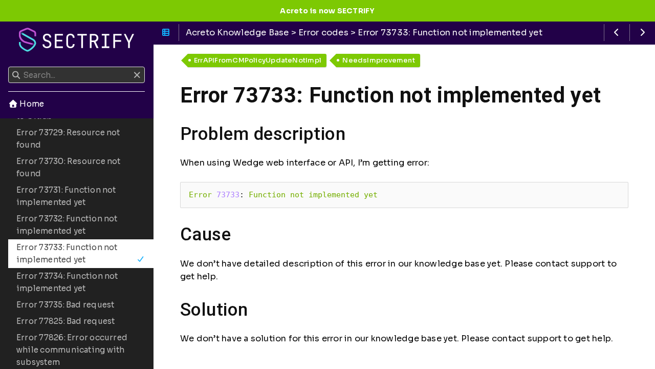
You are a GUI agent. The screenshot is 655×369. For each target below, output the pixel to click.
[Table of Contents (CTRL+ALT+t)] (166, 32)
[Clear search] (137, 75)
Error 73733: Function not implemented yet (67, 253)
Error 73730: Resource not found (68, 167)
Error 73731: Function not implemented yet (66, 196)
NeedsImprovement (378, 60)
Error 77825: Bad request (65, 321)
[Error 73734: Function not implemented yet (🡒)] (642, 32)
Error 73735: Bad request (65, 305)
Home (31, 104)
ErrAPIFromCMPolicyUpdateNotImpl (257, 60)
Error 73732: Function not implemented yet (67, 225)
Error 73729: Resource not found (68, 139)
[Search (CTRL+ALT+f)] (16, 75)
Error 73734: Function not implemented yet (67, 282)
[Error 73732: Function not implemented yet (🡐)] (616, 32)
